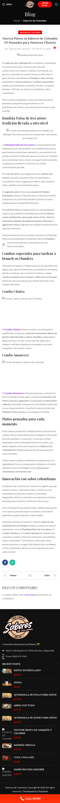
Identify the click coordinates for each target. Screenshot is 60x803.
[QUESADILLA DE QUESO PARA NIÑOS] (7, 720)
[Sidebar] (3, 244)
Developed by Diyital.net (35, 791)
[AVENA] (7, 685)
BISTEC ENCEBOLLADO (27, 670)
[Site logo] (30, 4)
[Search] (56, 4)
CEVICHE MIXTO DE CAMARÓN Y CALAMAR (33, 731)
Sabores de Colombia (34, 20)
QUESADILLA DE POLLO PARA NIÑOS (35, 694)
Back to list (30, 575)
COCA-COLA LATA (24, 757)
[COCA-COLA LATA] (7, 759)
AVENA (18, 682)
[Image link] (18, 626)
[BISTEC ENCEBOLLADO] (7, 672)
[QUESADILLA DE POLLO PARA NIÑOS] (7, 697)
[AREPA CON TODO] (7, 707)
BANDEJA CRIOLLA (24, 744)
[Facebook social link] (5, 562)
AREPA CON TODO (24, 705)
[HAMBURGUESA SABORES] (7, 772)
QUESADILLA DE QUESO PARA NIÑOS (35, 717)
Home (17, 20)
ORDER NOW (45, 4)
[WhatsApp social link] (12, 562)
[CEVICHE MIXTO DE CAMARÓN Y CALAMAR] (7, 734)
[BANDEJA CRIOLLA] (7, 747)
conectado (29, 594)
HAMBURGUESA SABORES (29, 769)
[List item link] (30, 656)
